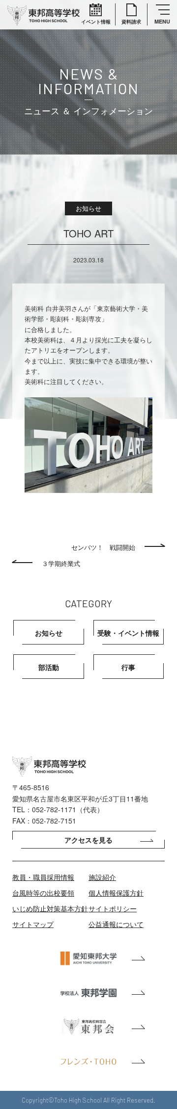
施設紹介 (102, 877)
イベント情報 (96, 21)
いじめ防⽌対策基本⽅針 (50, 908)
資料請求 (131, 21)
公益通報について (116, 924)
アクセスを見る (88, 840)
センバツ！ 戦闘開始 (103, 547)
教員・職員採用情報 (43, 877)
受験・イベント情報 (128, 633)
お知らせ (48, 633)
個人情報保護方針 (116, 892)
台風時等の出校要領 (43, 892)
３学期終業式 (61, 563)
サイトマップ (33, 924)
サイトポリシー (112, 908)
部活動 (48, 667)
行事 (128, 667)
